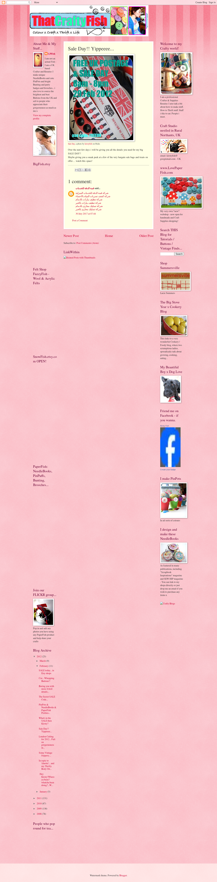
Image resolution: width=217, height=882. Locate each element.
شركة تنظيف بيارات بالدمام (89, 199)
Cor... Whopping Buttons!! (46, 679)
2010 (39, 803)
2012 (39, 656)
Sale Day (71, 143)
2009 (39, 808)
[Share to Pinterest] (89, 170)
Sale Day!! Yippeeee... (45, 730)
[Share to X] (83, 170)
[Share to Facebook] (86, 170)
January (43, 791)
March (43, 660)
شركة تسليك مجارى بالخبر (89, 209)
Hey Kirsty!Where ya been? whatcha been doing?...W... (46, 779)
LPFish (51, 53)
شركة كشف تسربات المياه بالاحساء (93, 196)
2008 (39, 813)
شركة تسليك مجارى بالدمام (89, 206)
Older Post (146, 236)
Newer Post (71, 236)
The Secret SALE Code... (47, 698)
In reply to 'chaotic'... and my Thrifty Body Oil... (46, 765)
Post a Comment (80, 220)
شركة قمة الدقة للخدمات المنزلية (92, 193)
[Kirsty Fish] (170, 466)
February (44, 665)
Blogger (123, 875)
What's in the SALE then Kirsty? (45, 720)
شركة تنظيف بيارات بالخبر (88, 202)
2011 (39, 798)
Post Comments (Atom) (87, 243)
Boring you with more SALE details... (46, 688)
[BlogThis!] (79, 170)
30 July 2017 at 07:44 (86, 213)
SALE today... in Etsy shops (46, 672)
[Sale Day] (101, 140)
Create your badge (168, 470)
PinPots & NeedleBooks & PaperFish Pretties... (47, 709)
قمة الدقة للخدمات (85, 188)
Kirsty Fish (164, 426)
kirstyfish (88, 143)
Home (109, 236)
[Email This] (76, 170)
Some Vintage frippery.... (45, 754)
